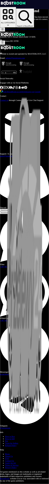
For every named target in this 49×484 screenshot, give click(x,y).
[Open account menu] (1, 53)
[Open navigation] (2, 29)
